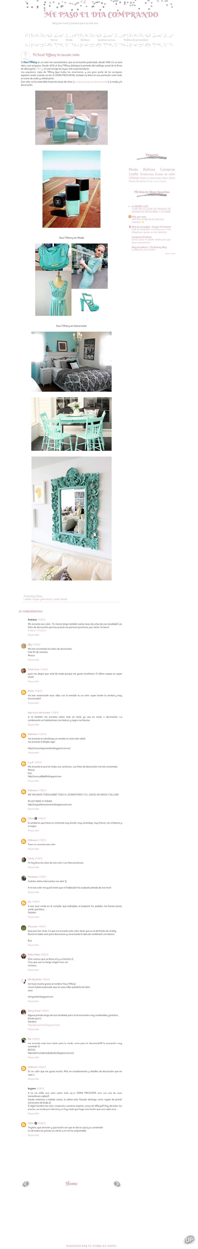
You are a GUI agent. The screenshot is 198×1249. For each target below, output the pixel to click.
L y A (30, 762)
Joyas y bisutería (42, 599)
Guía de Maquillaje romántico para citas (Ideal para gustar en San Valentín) (151, 231)
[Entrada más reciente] (26, 1186)
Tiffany (39, 68)
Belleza (85, 39)
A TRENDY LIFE (140, 206)
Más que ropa (139, 216)
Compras (167, 169)
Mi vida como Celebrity (156, 181)
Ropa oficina (168, 177)
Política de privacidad (136, 39)
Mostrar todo (170, 253)
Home (53, 39)
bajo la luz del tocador (39, 712)
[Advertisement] (153, 71)
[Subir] (189, 1240)
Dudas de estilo (165, 174)
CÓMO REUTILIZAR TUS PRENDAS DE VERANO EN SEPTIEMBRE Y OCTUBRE (151, 210)
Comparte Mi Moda (141, 237)
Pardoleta (33, 876)
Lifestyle (134, 178)
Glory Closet (34, 1010)
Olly (30, 644)
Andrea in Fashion (37, 630)
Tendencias (147, 174)
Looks (56, 599)
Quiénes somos (106, 39)
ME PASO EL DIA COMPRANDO (101, 14)
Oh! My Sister (35, 979)
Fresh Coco (33, 669)
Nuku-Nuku (34, 954)
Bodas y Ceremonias (151, 177)
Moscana (32, 926)
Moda (69, 39)
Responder (33, 634)
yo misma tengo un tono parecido (91, 81)
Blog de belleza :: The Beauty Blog (149, 247)
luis (29, 901)
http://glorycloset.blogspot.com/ (44, 1024)
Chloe (31, 818)
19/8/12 (36, 901)
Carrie (31, 858)
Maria (31, 690)
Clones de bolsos (137, 181)
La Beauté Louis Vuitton (143, 249)
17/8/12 (41, 619)
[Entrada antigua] (117, 1186)
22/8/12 (40, 1088)
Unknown (33, 734)
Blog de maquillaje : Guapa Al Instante (151, 226)
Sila (29, 1038)
